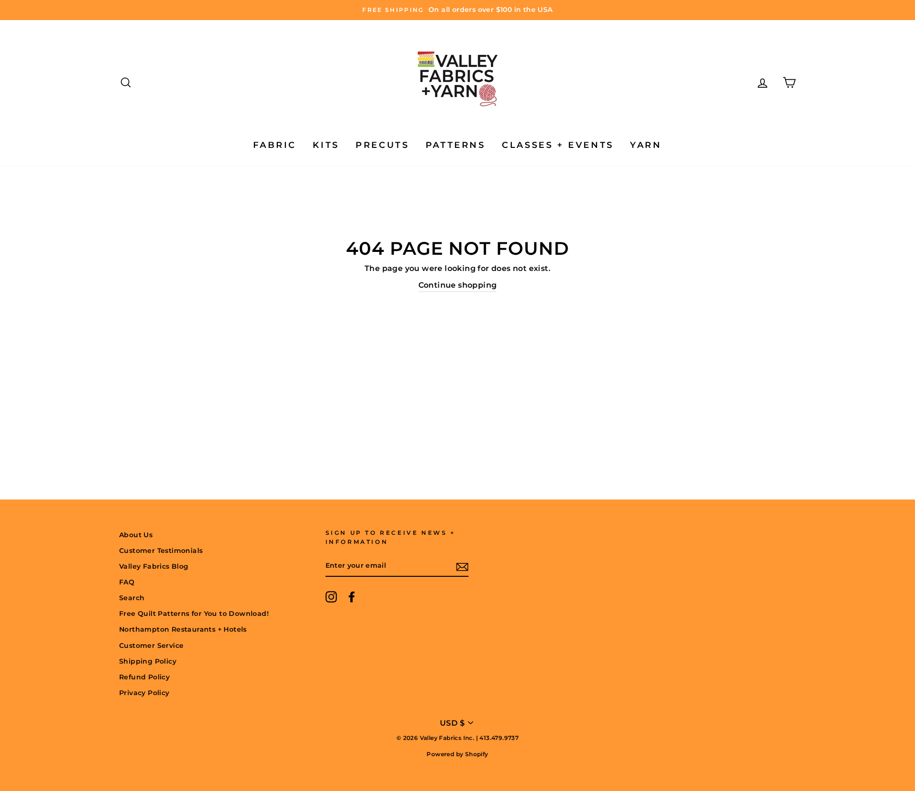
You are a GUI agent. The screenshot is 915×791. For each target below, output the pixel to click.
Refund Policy (144, 677)
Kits (326, 145)
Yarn (645, 145)
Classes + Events (558, 145)
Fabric (274, 145)
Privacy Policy (144, 693)
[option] (457, 10)
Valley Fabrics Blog (154, 566)
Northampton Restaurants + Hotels (183, 629)
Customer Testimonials (161, 550)
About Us (135, 535)
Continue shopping (457, 285)
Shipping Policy (147, 661)
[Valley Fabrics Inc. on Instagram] (331, 597)
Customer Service (151, 645)
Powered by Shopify (457, 754)
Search (131, 598)
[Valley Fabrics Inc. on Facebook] (351, 597)
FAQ (126, 582)
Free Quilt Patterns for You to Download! (194, 613)
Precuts (382, 145)
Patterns (456, 145)
